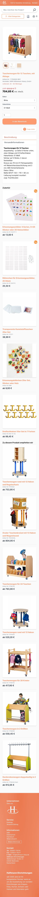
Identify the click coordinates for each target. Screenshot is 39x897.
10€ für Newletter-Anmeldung (20, 3)
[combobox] (19, 9)
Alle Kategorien (14, 16)
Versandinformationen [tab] (14, 142)
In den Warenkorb (19, 121)
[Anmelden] (28, 16)
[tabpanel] (19, 44)
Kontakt (34, 3)
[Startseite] (19, 810)
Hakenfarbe (6, 104)
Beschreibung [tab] (10, 137)
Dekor (4, 96)
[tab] (5, 65)
